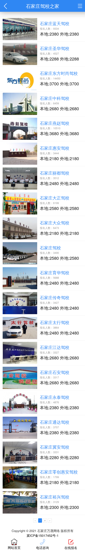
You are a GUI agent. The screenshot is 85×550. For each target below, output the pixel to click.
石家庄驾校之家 (42, 5)
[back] (6, 6)
